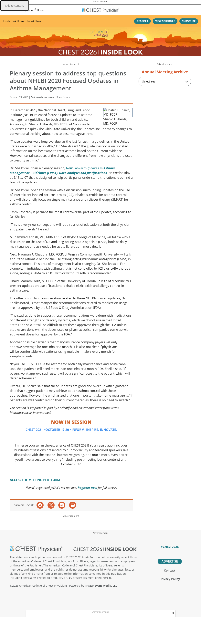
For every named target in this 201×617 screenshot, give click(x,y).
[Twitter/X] (162, 552)
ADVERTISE (170, 561)
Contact (169, 570)
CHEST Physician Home (29, 10)
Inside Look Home (13, 21)
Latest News (34, 21)
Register (142, 21)
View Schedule (165, 21)
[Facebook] (156, 552)
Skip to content (14, 5)
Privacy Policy (170, 579)
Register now (88, 488)
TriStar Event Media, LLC (101, 585)
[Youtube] (176, 552)
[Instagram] (183, 552)
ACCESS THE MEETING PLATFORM (35, 480)
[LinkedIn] (169, 552)
